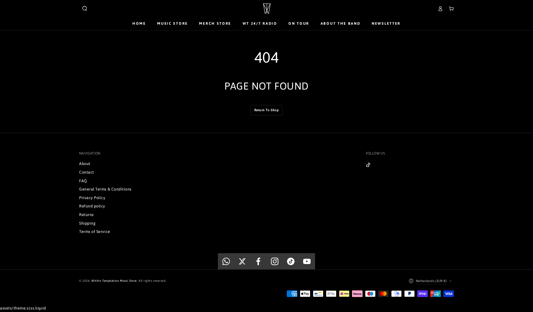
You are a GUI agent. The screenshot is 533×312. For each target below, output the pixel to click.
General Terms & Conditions (105, 189)
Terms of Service (94, 231)
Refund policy (92, 206)
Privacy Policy (92, 198)
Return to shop (266, 110)
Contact (86, 172)
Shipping (87, 223)
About (84, 163)
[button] (84, 8)
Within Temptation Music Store (114, 280)
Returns (86, 214)
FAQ (83, 181)
